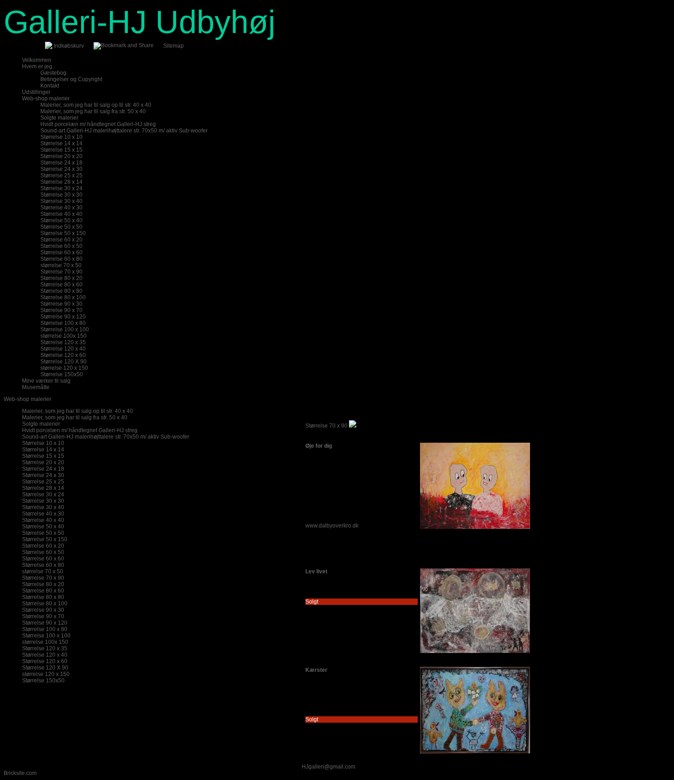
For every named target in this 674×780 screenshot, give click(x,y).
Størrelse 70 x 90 (326, 426)
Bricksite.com (20, 773)
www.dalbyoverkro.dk (332, 525)
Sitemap (173, 46)
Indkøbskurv (69, 46)
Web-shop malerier (27, 399)
